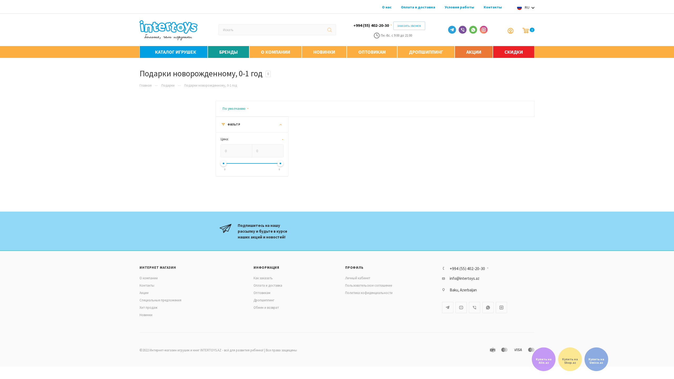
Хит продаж (148, 307)
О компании (275, 52)
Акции (473, 52)
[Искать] (329, 29)
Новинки (324, 52)
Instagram (484, 30)
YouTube (461, 307)
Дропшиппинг (426, 52)
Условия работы (459, 7)
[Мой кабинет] (510, 31)
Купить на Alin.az (544, 361)
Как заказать (263, 278)
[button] (524, 7)
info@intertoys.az (464, 278)
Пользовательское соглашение (368, 285)
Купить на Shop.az (570, 361)
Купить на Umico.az (596, 361)
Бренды (228, 52)
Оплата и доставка (418, 7)
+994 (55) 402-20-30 (371, 25)
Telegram (452, 30)
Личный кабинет (357, 278)
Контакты (493, 7)
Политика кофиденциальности (369, 293)
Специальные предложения (160, 300)
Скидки (513, 52)
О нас (386, 7)
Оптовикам (372, 52)
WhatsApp (473, 30)
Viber (463, 30)
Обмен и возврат (266, 307)
